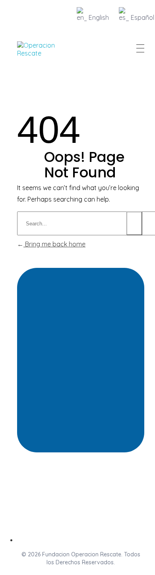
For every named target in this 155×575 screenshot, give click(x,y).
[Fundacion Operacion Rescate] (40, 49)
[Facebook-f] (81, 494)
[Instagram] (51, 494)
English (99, 17)
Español (142, 17)
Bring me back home (54, 244)
